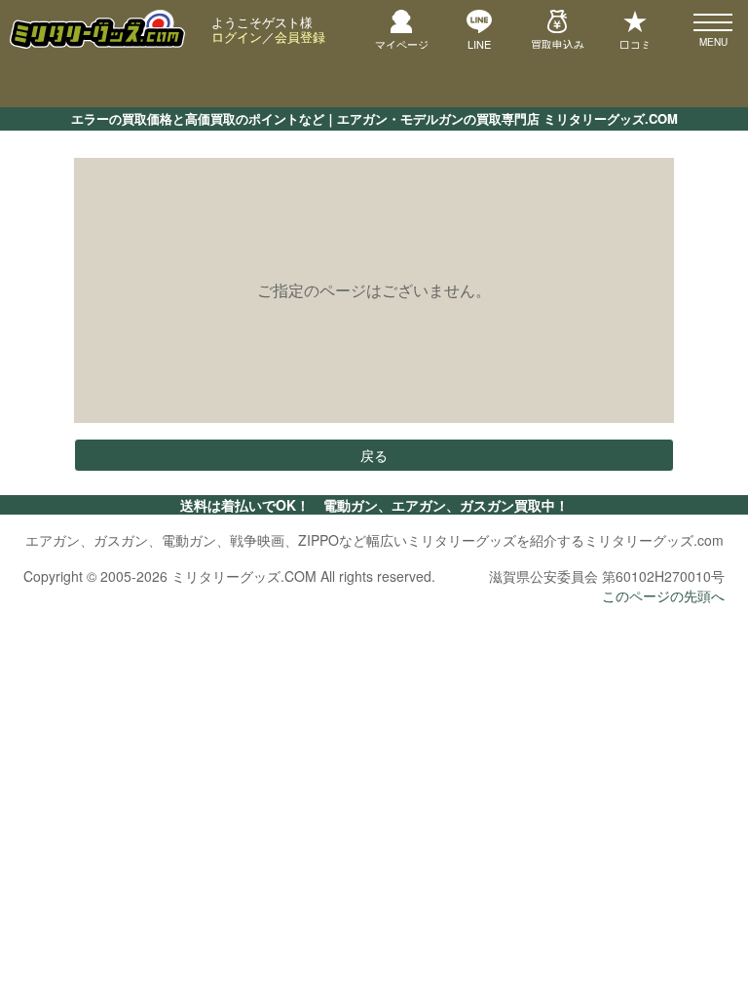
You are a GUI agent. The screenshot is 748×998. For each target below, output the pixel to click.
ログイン (236, 36)
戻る (374, 455)
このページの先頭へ (663, 595)
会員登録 (300, 36)
